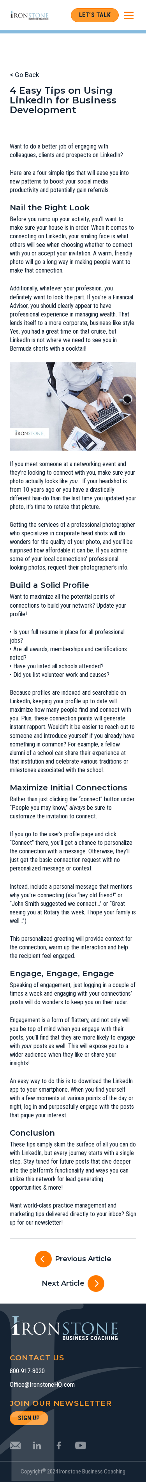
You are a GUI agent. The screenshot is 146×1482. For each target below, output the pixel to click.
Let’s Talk (95, 15)
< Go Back (24, 75)
